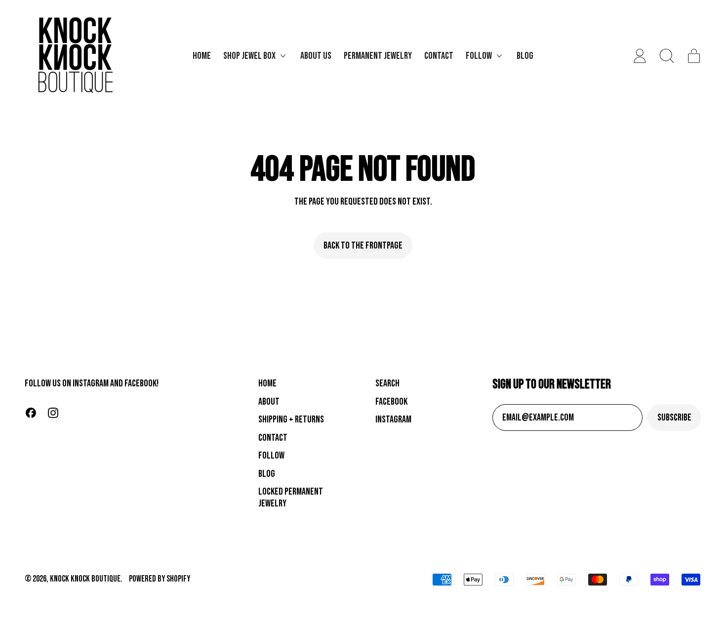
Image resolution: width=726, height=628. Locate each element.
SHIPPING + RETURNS (291, 419)
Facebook (391, 402)
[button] (667, 56)
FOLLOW (271, 455)
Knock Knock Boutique (85, 579)
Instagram (393, 419)
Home (202, 56)
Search (387, 383)
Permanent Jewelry (378, 56)
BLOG (266, 474)
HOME (267, 383)
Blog (525, 56)
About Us (315, 56)
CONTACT (272, 438)
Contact (438, 56)
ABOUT (269, 402)
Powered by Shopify (159, 579)
